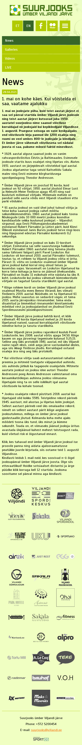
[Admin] (1, 2)
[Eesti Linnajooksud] (65, 499)
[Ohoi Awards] (65, 606)
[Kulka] (16, 520)
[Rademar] (16, 679)
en (28, 26)
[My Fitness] (65, 619)
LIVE (8, 67)
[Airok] (16, 559)
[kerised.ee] (16, 639)
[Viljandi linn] (16, 503)
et (18, 26)
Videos (10, 58)
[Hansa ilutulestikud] (41, 606)
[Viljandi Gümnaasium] (16, 585)
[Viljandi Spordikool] (65, 522)
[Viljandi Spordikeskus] (41, 504)
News (9, 40)
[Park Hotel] (17, 606)
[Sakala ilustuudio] (41, 621)
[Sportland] (65, 537)
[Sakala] (41, 519)
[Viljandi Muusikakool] (65, 585)
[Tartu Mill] (16, 659)
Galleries (11, 49)
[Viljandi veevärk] (65, 699)
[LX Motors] (16, 701)
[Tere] (65, 663)
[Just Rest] (41, 557)
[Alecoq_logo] (41, 664)
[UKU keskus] (41, 539)
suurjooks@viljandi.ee (46, 730)
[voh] (65, 681)
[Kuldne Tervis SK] (16, 539)
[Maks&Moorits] (41, 706)
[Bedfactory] (41, 643)
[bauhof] (41, 680)
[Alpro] (65, 642)
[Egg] (65, 558)
